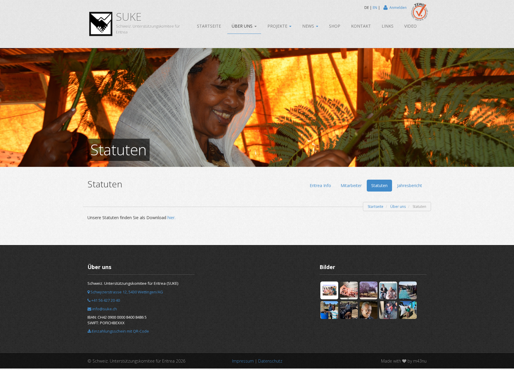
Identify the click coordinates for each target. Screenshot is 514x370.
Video (410, 26)
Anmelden (398, 7)
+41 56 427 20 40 (105, 300)
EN (375, 7)
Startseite (209, 26)
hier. (171, 217)
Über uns (243, 26)
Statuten (379, 185)
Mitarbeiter (351, 185)
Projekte (278, 26)
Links (388, 26)
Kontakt (361, 26)
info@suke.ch (104, 309)
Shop (334, 26)
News (308, 26)
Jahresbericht (409, 185)
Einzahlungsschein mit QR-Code (120, 331)
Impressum (243, 361)
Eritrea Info (320, 185)
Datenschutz (270, 361)
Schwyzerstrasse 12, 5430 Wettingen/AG (126, 292)
